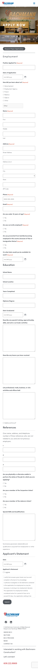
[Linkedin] (11, 622)
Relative (7, 95)
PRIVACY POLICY (22, 628)
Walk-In (7, 98)
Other (6, 100)
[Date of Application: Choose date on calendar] (25, 77)
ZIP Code (5, 189)
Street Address (7, 152)
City (4, 171)
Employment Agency (11, 89)
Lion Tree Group (13, 628)
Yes (5, 218)
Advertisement (9, 86)
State (4, 179)
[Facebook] (6, 622)
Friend (6, 92)
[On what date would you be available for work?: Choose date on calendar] (25, 259)
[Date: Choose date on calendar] (25, 564)
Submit (7, 602)
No (5, 221)
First (4, 119)
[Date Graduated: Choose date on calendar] (25, 315)
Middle (5, 129)
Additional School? (10, 423)
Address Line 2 (7, 162)
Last (4, 138)
